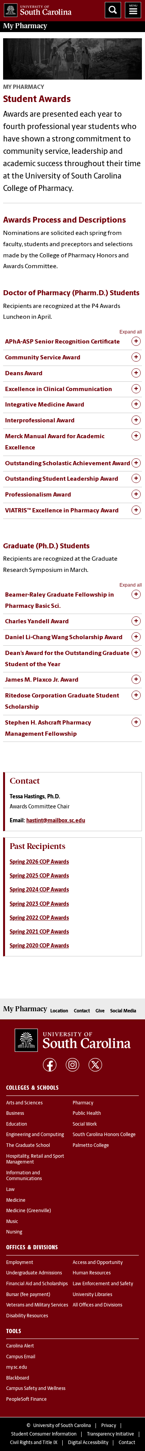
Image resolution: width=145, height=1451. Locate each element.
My (25, 26)
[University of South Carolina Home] (36, 8)
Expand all (130, 332)
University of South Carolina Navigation (133, 10)
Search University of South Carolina (113, 10)
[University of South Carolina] (73, 1040)
